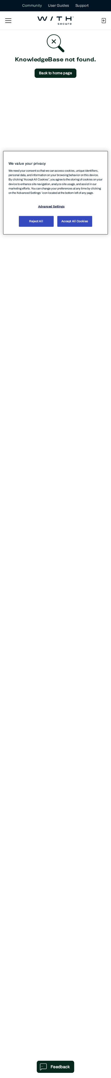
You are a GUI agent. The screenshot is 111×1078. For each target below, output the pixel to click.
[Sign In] (103, 20)
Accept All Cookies (74, 220)
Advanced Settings (51, 206)
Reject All (36, 220)
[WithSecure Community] (55, 20)
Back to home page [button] (55, 73)
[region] (55, 193)
